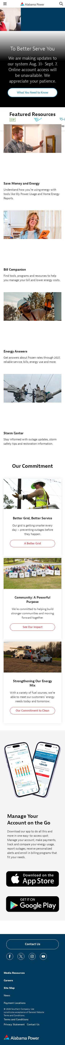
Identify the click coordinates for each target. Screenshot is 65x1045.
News (7, 995)
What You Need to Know (32, 92)
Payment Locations (14, 1003)
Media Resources (14, 972)
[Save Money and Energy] (32, 164)
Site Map (9, 988)
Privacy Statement (14, 1024)
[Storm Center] (32, 411)
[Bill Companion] (32, 248)
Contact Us (32, 944)
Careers (8, 980)
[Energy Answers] (32, 330)
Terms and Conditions (16, 1019)
